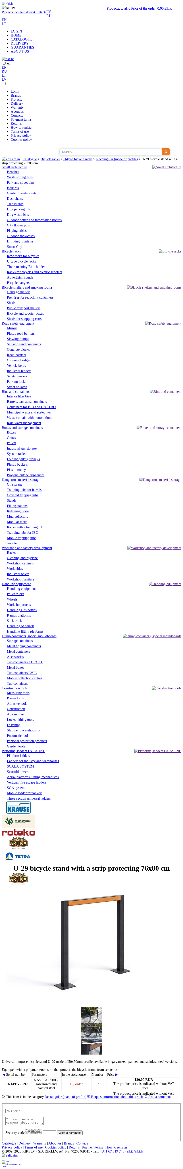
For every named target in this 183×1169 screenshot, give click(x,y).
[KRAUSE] (18, 812)
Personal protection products (27, 741)
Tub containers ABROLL (25, 662)
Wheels (12, 599)
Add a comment (159, 1097)
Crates (11, 438)
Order (144, 1088)
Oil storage (14, 484)
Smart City (14, 246)
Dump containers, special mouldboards (29, 636)
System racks (16, 454)
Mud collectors (17, 516)
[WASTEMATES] (18, 827)
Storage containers (20, 641)
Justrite (12, 543)
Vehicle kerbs (16, 365)
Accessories (15, 657)
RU (49, 16)
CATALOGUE (22, 39)
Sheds (11, 303)
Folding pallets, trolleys (23, 459)
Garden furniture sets (21, 193)
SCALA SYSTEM (20, 766)
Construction (16, 709)
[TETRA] (18, 862)
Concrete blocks (18, 349)
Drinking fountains (20, 241)
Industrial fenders (19, 371)
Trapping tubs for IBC (22, 532)
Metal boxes (15, 667)
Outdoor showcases (21, 236)
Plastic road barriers (21, 333)
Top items (20, 12)
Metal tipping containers (24, 646)
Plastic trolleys (17, 470)
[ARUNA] (18, 848)
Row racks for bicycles (23, 256)
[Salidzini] (11, 1156)
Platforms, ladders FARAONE (23, 751)
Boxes (11, 432)
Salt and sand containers (24, 344)
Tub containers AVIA (22, 673)
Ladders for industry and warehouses (33, 761)
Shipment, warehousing (23, 730)
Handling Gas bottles (22, 610)
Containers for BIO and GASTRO (31, 407)
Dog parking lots (19, 209)
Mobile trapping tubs (21, 538)
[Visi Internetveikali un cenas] (11, 1163)
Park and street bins (20, 182)
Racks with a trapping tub (25, 527)
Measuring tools (18, 693)
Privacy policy (21, 135)
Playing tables (17, 230)
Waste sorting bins (20, 177)
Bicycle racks (50, 159)
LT (4, 24)
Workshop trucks (19, 605)
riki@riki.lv (135, 1151)
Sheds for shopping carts (24, 319)
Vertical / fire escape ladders (26, 782)
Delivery (17, 103)
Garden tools (16, 746)
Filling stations (17, 506)
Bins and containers (15, 391)
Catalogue (30, 159)
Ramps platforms (19, 615)
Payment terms (21, 119)
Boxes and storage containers (22, 428)
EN (4, 20)
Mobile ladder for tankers (24, 793)
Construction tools (14, 688)
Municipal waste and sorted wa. (29, 412)
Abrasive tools (17, 703)
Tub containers (17, 683)
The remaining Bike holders (26, 267)
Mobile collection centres (24, 678)
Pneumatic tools (18, 735)
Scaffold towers (18, 772)
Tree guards (15, 204)
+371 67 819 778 (112, 1151)
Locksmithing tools (20, 719)
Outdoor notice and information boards (34, 220)
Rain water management (24, 423)
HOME (16, 35)
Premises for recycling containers (30, 297)
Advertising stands (20, 277)
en (8, 63)
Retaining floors (18, 511)
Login (15, 91)
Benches (13, 172)
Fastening (14, 725)
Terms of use (20, 131)
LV (48, 12)
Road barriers (16, 355)
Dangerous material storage (21, 480)
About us (17, 111)
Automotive (15, 714)
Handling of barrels (20, 626)
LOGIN (16, 31)
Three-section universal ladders (29, 798)
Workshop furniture (20, 579)
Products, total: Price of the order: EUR (139, 8)
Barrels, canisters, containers (27, 401)
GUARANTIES (22, 47)
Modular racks (17, 522)
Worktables (15, 568)
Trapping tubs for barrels (24, 490)
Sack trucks (15, 621)
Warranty (17, 107)
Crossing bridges (19, 360)
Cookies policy (21, 139)
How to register (22, 127)
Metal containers (18, 651)
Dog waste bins (18, 214)
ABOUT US (20, 51)
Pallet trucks (15, 594)
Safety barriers (17, 376)
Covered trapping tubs (22, 495)
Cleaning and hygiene (22, 558)
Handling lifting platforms (25, 631)
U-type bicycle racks (77, 159)
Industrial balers (18, 574)
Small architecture (14, 167)
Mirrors (12, 328)
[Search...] (166, 151)
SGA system (16, 788)
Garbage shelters (18, 292)
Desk (30, 12)
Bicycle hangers (18, 283)
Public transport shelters (23, 308)
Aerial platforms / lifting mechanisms (33, 777)
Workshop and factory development (27, 548)
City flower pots (18, 225)
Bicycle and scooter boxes (25, 313)
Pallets (11, 443)
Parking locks (16, 381)
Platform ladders (18, 756)
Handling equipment (16, 584)
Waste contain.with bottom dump (30, 418)
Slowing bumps (18, 339)
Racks (11, 552)
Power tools (15, 698)
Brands (16, 95)
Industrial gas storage (22, 448)
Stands (11, 500)
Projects (7, 12)
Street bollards (17, 387)
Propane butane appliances (25, 475)
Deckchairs (15, 198)
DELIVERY (20, 43)
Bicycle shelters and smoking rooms (27, 287)
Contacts (40, 12)
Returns (16, 123)
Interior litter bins (19, 396)
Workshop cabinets (20, 563)
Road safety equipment (18, 323)
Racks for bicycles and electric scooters (34, 272)
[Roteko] (18, 834)
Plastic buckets (17, 464)
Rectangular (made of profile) (117, 159)
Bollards (13, 188)
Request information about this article (117, 1097)
